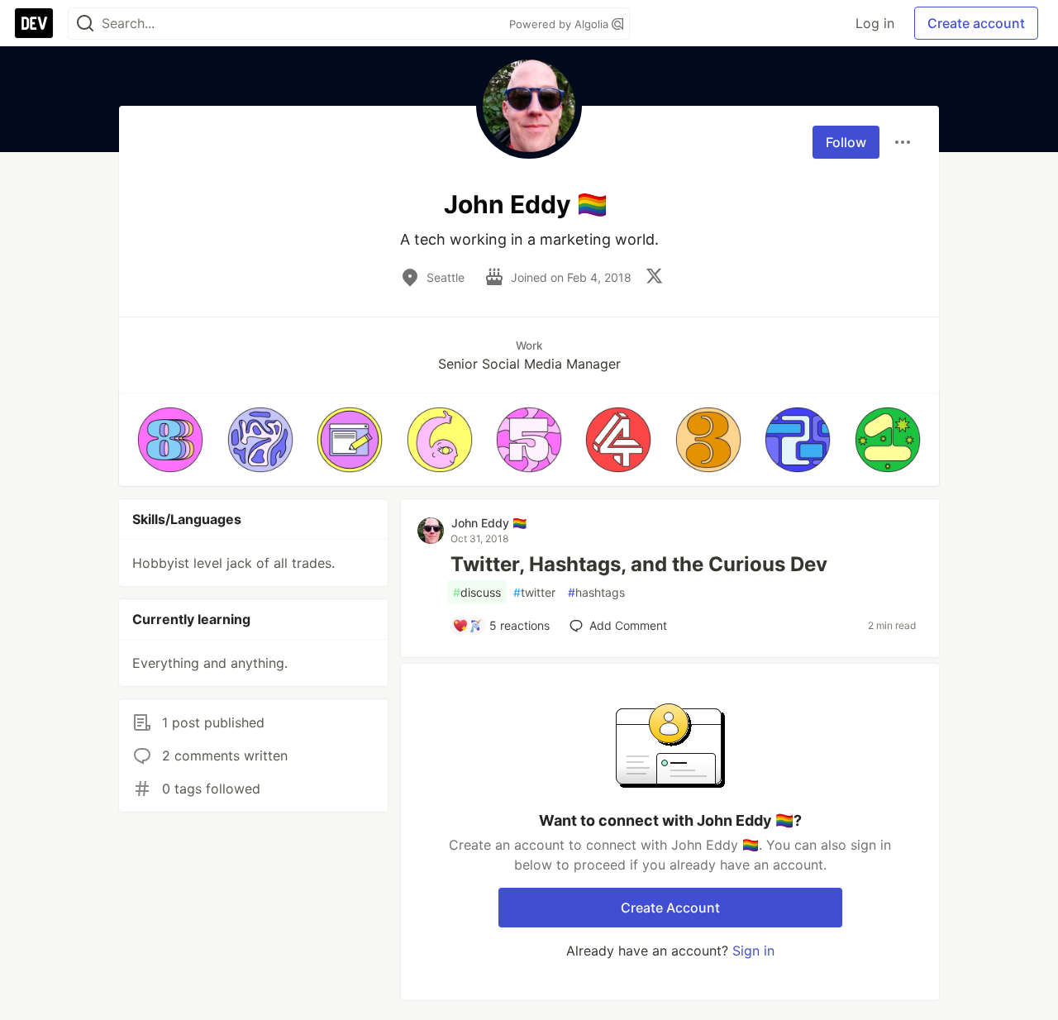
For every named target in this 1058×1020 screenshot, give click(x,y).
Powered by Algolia (560, 24)
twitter (534, 592)
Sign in (753, 950)
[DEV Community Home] (34, 23)
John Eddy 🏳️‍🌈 (489, 523)
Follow (846, 142)
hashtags (596, 592)
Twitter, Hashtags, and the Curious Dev (638, 564)
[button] (170, 440)
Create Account (670, 907)
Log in (874, 23)
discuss (477, 592)
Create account (976, 23)
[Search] (85, 23)
